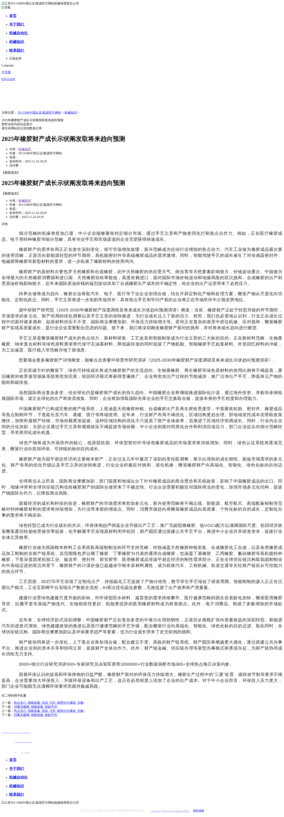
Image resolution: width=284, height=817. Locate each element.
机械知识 (17, 42)
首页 (13, 16)
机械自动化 (19, 33)
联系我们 (17, 50)
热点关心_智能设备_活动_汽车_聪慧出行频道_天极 (48, 702)
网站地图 (198, 810)
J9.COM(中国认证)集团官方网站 (39, 112)
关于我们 (17, 24)
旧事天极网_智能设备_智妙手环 (35, 706)
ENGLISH (8, 79)
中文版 (6, 72)
